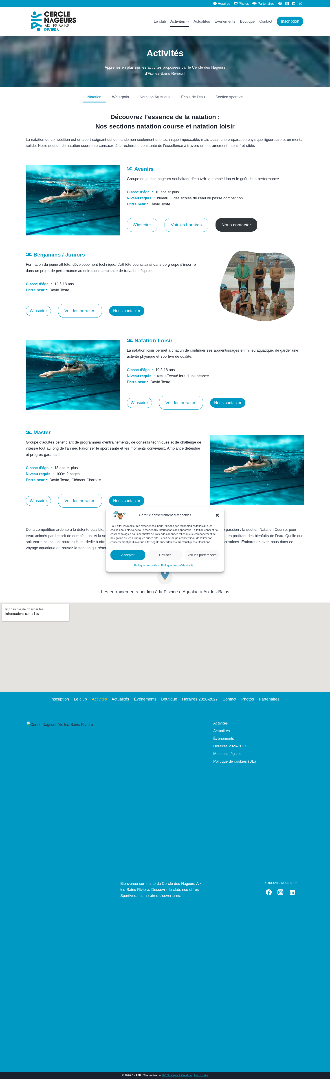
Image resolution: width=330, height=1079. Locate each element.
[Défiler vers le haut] (322, 1066)
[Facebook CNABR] (280, 3)
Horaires (224, 3)
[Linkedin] (293, 3)
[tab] (94, 97)
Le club (160, 21)
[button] (217, 515)
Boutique (247, 21)
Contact (265, 21)
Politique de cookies (146, 565)
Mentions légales (227, 754)
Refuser (165, 555)
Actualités (202, 21)
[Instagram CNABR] (287, 3)
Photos (244, 3)
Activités (99, 699)
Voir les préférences (202, 555)
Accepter (127, 555)
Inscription (290, 21)
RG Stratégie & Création (177, 1075)
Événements (225, 21)
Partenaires (266, 3)
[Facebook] (269, 892)
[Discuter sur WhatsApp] (300, 3)
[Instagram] (280, 892)
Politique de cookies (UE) (234, 761)
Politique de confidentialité (177, 565)
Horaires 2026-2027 (200, 699)
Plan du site (201, 1075)
